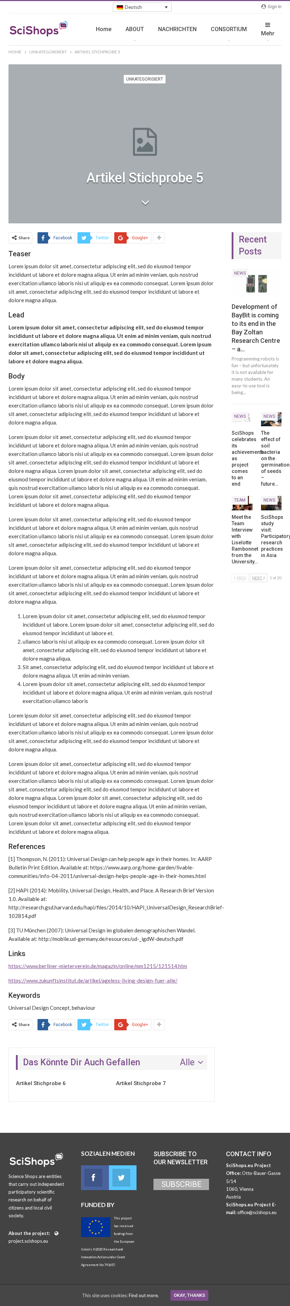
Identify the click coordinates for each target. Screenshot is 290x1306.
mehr (267, 33)
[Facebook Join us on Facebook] (95, 1178)
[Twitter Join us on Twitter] (122, 1178)
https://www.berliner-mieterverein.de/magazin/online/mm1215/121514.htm (97, 966)
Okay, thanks (189, 1295)
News (240, 273)
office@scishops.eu (257, 1212)
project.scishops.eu (28, 1241)
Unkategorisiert (144, 79)
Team (239, 500)
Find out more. (144, 1295)
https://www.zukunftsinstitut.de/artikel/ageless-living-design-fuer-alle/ (93, 980)
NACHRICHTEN (177, 29)
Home (103, 29)
